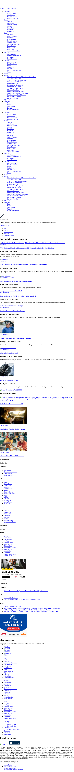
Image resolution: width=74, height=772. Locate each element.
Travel (5, 33)
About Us (6, 723)
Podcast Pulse (11, 68)
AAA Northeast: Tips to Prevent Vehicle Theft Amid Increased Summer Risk (23, 264)
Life (5, 658)
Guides (6, 75)
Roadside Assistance (13, 109)
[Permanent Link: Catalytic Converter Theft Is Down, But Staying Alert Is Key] (11, 291)
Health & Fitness (12, 64)
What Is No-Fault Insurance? (9, 353)
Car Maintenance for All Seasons (16, 95)
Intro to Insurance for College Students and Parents (16, 281)
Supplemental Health (10, 522)
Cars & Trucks (11, 13)
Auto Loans (10, 23)
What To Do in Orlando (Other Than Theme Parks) (22, 77)
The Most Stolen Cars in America (10, 380)
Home (9, 65)
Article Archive (11, 724)
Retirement (10, 29)
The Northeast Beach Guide (15, 88)
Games (9, 72)
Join (8, 103)
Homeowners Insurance (14, 55)
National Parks (11, 42)
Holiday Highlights (9, 493)
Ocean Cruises (11, 46)
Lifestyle (6, 60)
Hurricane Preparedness (14, 96)
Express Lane (7, 485)
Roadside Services (9, 677)
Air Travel (10, 34)
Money (6, 20)
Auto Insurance (11, 54)
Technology (10, 67)
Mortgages (10, 26)
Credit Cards (10, 28)
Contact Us (7, 727)
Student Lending (12, 24)
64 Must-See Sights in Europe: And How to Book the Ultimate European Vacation (27, 610)
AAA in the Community (14, 70)
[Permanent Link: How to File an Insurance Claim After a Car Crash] (7, 333)
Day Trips (10, 38)
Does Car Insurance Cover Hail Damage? (12, 311)
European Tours (11, 39)
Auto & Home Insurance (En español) (18, 93)
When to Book (8, 555)
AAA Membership (9, 101)
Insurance (6, 52)
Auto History (11, 15)
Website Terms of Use (10, 768)
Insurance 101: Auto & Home (15, 91)
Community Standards (13, 729)
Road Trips (10, 49)
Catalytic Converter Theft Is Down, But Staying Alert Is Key (18, 296)
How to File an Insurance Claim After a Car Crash (15, 338)
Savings (9, 21)
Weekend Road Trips (13, 90)
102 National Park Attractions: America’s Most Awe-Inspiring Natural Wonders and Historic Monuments (33, 608)
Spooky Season (8, 502)
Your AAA (7, 721)
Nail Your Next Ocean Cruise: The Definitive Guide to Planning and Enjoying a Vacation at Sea (31, 611)
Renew (9, 104)
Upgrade (9, 108)
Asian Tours (7, 538)
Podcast (6, 73)
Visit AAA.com (4, 225)
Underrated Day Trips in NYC (16, 86)
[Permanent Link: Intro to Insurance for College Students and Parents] (5, 276)
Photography (7, 500)
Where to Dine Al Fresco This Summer (12, 456)
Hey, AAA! (7, 99)
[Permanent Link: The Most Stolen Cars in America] (7, 375)
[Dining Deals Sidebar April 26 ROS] (11, 390)
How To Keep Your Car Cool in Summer (12, 429)
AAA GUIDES (8, 734)
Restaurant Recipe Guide (11, 598)
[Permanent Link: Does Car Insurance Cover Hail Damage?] (11, 305)
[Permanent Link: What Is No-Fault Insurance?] (8, 348)
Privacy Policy (8, 765)
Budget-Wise (11, 31)
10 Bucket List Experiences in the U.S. (11, 404)
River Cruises (11, 47)
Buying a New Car (12, 98)
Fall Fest (6, 487)
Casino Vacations (12, 36)
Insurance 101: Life (12, 83)
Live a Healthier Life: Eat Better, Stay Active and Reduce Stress (22, 599)
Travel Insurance (12, 59)
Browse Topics (11, 726)
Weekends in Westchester (14, 82)
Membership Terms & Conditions (13, 769)
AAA (5, 482)
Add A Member (11, 106)
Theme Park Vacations (13, 51)
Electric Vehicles (12, 16)
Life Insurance (11, 57)
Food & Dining (11, 62)
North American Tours (13, 44)
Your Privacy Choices (10, 766)
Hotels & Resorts (12, 41)
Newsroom (3, 244)
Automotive (7, 11)
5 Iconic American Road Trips (12, 606)
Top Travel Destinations (14, 78)
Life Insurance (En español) (15, 85)
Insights (6, 497)
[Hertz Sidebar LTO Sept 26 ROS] (13, 580)
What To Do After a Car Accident (16, 80)
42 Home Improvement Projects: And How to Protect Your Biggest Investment (26, 591)
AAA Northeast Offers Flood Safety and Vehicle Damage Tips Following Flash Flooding (27, 248)
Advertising (7, 732)
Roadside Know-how (13, 18)
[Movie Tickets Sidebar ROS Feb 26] (13, 636)
